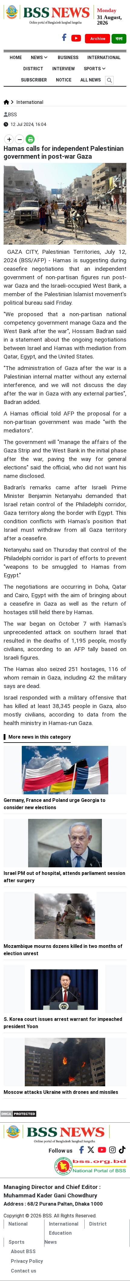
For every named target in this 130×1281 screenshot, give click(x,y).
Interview (63, 68)
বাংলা (118, 38)
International (104, 57)
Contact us (23, 1271)
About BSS (23, 1251)
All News (90, 80)
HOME (16, 57)
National (18, 1224)
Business (68, 57)
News (37, 57)
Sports (92, 68)
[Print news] (30, 139)
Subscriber (34, 80)
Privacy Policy (27, 1261)
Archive (98, 38)
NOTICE (63, 80)
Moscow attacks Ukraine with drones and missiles (61, 1092)
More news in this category (39, 737)
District (33, 68)
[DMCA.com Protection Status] (18, 1113)
